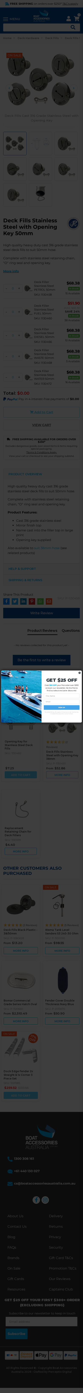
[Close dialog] (79, 673)
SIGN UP (61, 707)
